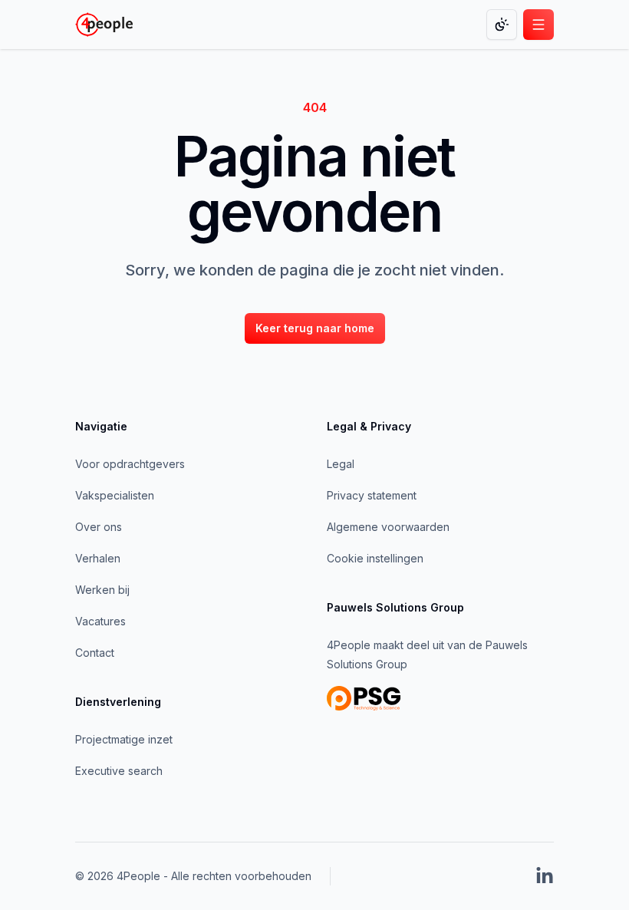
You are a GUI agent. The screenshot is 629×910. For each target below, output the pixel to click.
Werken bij (102, 589)
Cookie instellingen (375, 558)
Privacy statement (372, 495)
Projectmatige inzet (124, 739)
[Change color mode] (501, 24)
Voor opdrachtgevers (130, 463)
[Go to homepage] (104, 24)
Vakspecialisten (114, 495)
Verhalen (97, 558)
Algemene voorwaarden (388, 526)
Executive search (119, 770)
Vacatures (100, 621)
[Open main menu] (538, 24)
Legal (340, 463)
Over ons (98, 526)
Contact (94, 652)
